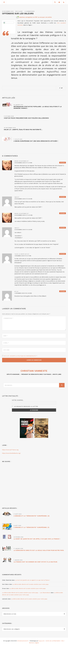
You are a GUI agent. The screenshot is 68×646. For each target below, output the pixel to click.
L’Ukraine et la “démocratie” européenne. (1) (31, 527)
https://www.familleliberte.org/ (11, 453)
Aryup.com (41, 640)
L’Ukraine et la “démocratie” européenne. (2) (31, 516)
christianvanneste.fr (22, 640)
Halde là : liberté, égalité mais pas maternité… (23, 129)
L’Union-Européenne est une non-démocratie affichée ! (36, 141)
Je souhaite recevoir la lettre (26, 406)
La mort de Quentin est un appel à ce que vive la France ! (37, 539)
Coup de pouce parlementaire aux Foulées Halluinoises (26, 118)
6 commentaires (30, 11)
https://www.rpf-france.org (10, 449)
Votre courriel (17, 400)
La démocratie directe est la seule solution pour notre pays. (39, 550)
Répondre (62, 162)
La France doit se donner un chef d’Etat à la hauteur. (35, 562)
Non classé (18, 11)
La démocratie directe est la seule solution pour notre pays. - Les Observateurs (26, 592)
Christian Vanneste (34, 370)
